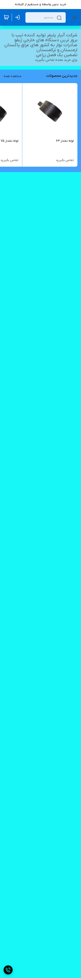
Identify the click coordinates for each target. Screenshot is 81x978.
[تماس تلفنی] (8, 969)
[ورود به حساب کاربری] (18, 17)
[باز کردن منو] (73, 17)
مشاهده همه (12, 76)
